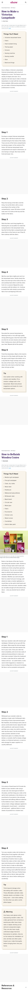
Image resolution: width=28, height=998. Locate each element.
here (10, 28)
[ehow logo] (14, 2)
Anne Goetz (5, 461)
